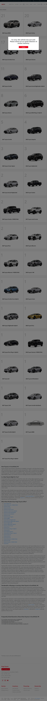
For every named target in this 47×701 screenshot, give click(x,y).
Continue (23, 47)
